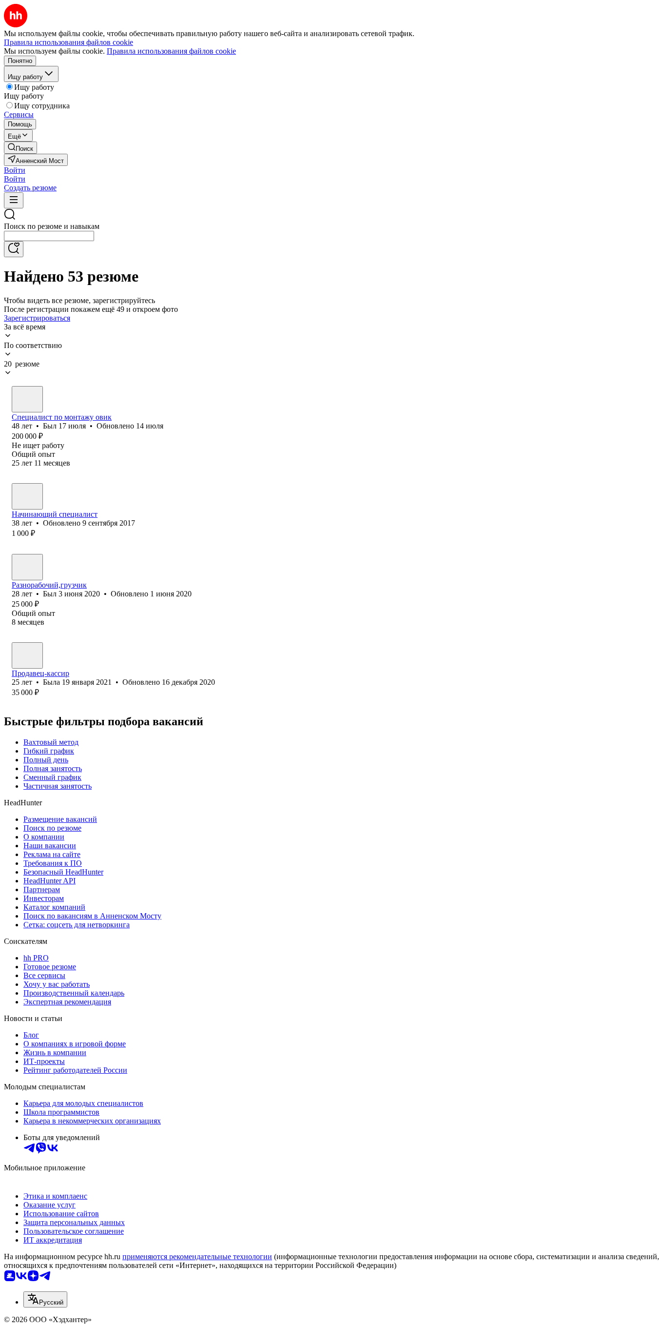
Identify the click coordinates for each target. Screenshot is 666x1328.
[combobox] (49, 236)
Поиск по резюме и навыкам (51, 226)
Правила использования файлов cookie (171, 51)
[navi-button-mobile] (13, 200)
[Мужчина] (27, 399)
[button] (14, 170)
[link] (20, 148)
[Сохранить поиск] (13, 249)
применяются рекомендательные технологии (197, 1256)
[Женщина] (27, 655)
